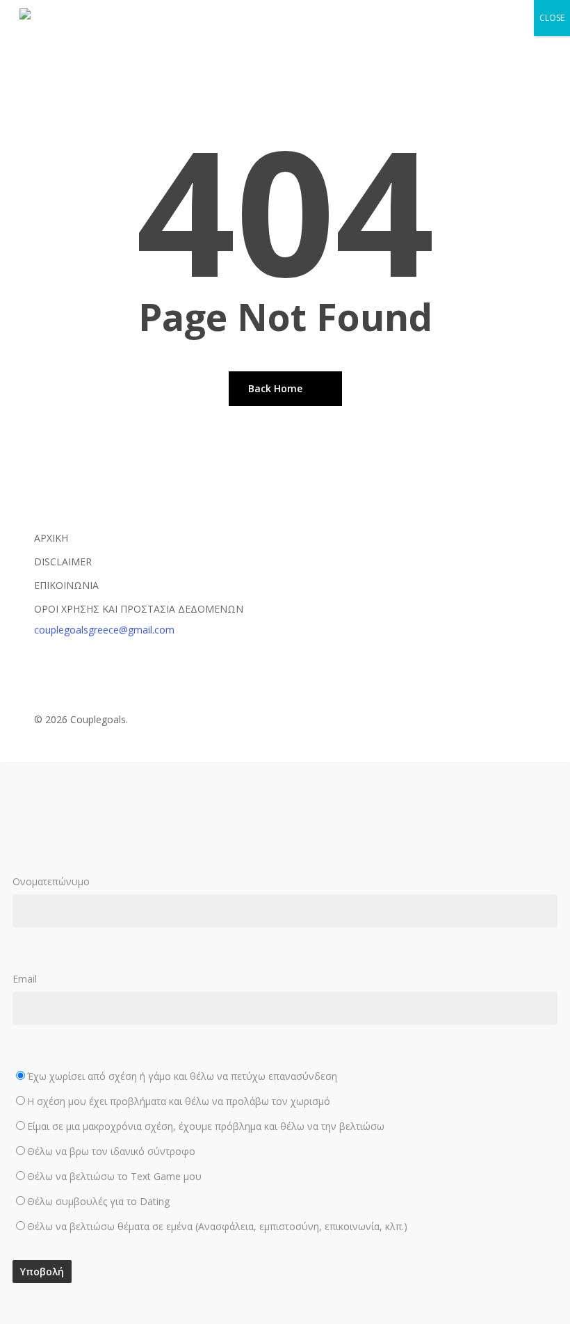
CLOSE (551, 18)
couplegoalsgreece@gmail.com (104, 629)
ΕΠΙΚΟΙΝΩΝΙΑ (66, 585)
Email (210, 1102)
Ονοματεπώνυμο (51, 881)
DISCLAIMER (63, 561)
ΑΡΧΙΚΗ (51, 537)
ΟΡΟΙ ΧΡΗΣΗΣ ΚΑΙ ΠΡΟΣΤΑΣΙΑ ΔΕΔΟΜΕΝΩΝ (138, 608)
